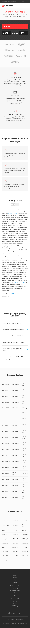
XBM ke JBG (5, 491)
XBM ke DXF (15, 390)
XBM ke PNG (5, 384)
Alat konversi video (15, 586)
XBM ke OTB (15, 443)
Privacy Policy (19, 619)
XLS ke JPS (4, 547)
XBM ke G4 (15, 497)
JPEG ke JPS (15, 525)
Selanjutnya (21, 1)
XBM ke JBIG (15, 491)
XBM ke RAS (15, 467)
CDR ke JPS (5, 543)
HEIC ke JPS (25, 530)
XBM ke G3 (5, 431)
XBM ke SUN (5, 479)
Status (15, 582)
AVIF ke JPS (15, 530)
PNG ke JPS (25, 520)
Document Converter (15, 590)
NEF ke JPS (5, 556)
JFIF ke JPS (5, 534)
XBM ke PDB (15, 455)
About (15, 573)
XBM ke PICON (6, 461)
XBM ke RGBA (5, 473)
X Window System (13, 213)
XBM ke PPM (15, 419)
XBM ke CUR (5, 419)
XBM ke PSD (5, 467)
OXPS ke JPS (15, 560)
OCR (15, 595)
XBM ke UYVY (15, 479)
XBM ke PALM (6, 449)
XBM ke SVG (5, 390)
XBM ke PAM (15, 449)
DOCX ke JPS (5, 525)
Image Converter (15, 593)
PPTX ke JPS (15, 534)
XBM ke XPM (5, 402)
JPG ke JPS (4, 520)
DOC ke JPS (5, 551)
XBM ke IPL (5, 437)
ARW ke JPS (15, 556)
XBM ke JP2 (25, 408)
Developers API (15, 598)
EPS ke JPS (5, 530)
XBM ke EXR (5, 425)
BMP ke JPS (25, 556)
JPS (17, 204)
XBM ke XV (5, 485)
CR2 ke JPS (25, 543)
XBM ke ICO (15, 396)
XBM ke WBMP (6, 413)
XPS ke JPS (25, 534)
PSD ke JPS (15, 539)
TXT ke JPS (15, 551)
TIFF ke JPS (25, 547)
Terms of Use (10, 619)
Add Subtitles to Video (13, 1)
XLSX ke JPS (25, 539)
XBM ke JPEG (15, 402)
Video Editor (4, 1)
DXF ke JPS (25, 551)
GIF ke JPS (4, 539)
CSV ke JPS (25, 560)
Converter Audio (15, 588)
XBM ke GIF (5, 396)
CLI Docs (15, 603)
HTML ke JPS (15, 547)
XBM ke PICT (15, 461)
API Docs (15, 601)
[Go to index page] (7, 5)
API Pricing (15, 606)
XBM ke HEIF (5, 497)
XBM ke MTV (5, 443)
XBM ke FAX (15, 425)
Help (15, 580)
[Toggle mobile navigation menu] (27, 5)
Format (15, 577)
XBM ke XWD (15, 485)
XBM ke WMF (15, 408)
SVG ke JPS (15, 543)
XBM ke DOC (5, 408)
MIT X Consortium (14, 293)
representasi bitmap (19, 282)
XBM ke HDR (15, 431)
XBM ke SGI (25, 473)
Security (15, 575)
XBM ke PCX (15, 413)
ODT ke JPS (5, 560)
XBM (13, 204)
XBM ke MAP (15, 437)
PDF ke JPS (15, 520)
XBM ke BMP (15, 384)
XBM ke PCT (5, 455)
